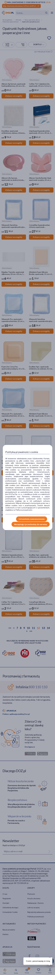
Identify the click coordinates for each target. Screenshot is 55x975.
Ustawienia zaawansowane (32, 519)
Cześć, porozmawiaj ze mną (38, 961)
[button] (50, 959)
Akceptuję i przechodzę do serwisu (30, 524)
